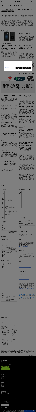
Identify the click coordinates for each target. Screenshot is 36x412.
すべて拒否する (19, 68)
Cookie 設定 (7, 67)
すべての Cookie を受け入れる (26, 68)
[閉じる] (31, 62)
